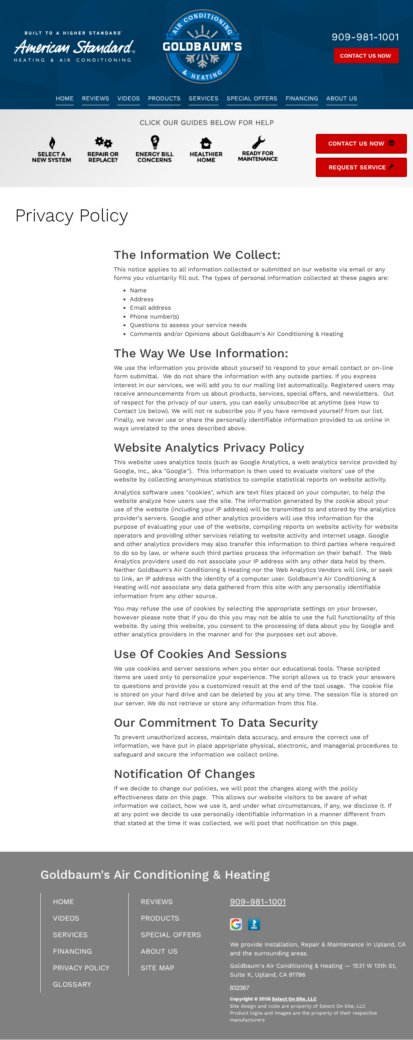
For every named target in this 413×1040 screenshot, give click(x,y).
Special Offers (252, 98)
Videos (128, 98)
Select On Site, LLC (294, 999)
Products (164, 98)
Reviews (95, 98)
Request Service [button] (358, 167)
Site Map (157, 967)
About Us (341, 98)
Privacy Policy (81, 967)
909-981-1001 (258, 901)
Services (204, 98)
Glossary (72, 984)
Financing (302, 98)
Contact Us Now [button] (366, 55)
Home (65, 98)
